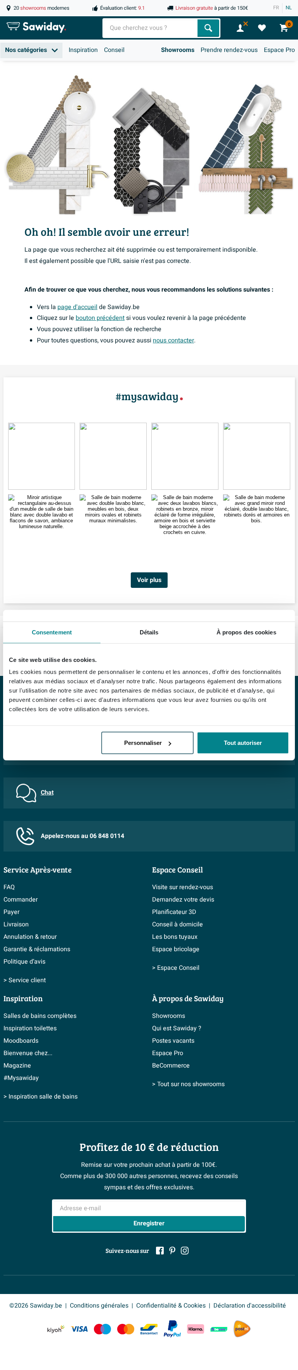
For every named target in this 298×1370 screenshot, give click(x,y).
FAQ (9, 887)
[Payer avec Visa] (79, 1329)
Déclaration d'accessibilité (249, 1305)
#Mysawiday (21, 1078)
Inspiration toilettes (30, 1028)
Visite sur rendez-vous (182, 887)
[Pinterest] (172, 1250)
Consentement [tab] (52, 632)
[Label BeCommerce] (218, 1329)
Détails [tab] (149, 632)
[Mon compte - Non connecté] (240, 28)
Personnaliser (143, 742)
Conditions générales (99, 1305)
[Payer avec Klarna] (195, 1329)
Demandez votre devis (183, 899)
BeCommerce (171, 1065)
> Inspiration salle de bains (40, 1096)
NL (289, 8)
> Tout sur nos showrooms (188, 1084)
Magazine (17, 1065)
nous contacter (173, 340)
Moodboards (20, 1040)
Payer (11, 912)
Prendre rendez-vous (229, 50)
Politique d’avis (24, 961)
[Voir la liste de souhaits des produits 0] (262, 28)
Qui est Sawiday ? (176, 1028)
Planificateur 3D (174, 912)
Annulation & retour (30, 937)
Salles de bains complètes (39, 1016)
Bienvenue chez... (27, 1053)
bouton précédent (100, 318)
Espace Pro (279, 50)
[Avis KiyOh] (55, 1329)
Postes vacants (173, 1040)
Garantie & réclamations (36, 949)
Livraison (16, 924)
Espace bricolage (175, 949)
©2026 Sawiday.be (35, 1305)
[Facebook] (160, 1250)
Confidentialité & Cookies (171, 1305)
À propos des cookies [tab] (246, 632)
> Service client (24, 980)
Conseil (114, 50)
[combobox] (151, 28)
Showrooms (177, 50)
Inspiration (83, 50)
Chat (47, 792)
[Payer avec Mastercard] (125, 1329)
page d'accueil (77, 307)
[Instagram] (184, 1250)
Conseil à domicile (177, 924)
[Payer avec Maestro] (102, 1329)
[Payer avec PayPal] (172, 1328)
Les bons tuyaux (175, 937)
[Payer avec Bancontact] (149, 1329)
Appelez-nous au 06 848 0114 (82, 836)
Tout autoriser (243, 742)
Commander (20, 899)
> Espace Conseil (175, 968)
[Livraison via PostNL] (242, 1328)
